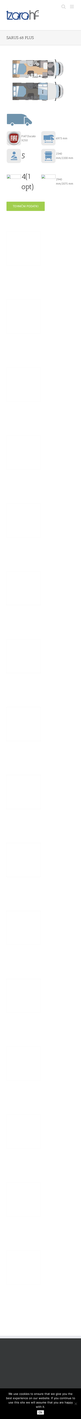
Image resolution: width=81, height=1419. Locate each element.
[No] (75, 1404)
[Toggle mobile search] (63, 6)
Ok (40, 1412)
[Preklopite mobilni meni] (72, 6)
